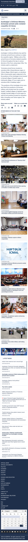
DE (7, 5)
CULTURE (3, 474)
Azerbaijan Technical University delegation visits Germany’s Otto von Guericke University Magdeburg (14, 368)
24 (4, 525)
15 (22, 521)
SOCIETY (3, 472)
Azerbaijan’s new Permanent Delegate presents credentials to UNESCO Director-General (13, 456)
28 (18, 525)
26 (11, 525)
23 (26, 523)
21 (18, 523)
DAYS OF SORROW (5, 483)
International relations (8, 495)
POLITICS (4, 17)
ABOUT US (3, 493)
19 (11, 523)
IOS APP (3, 508)
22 (22, 523)
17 (4, 523)
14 (18, 521)
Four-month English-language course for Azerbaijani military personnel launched (12, 212)
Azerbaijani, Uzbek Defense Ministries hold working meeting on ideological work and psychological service (12, 290)
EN (5, 5)
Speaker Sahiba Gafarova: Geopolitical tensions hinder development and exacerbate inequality (14, 420)
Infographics (5, 485)
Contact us (4, 491)
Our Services (5, 497)
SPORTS (3, 479)
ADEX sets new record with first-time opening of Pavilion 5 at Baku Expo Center (13, 186)
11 (7, 521)
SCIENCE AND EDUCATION (8, 477)
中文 (17, 5)
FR (9, 5)
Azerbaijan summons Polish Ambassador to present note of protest (14, 375)
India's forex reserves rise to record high (12, 361)
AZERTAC (14, 50)
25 (7, 525)
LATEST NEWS (7, 358)
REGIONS (3, 470)
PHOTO (3, 489)
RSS (2, 504)
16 (26, 521)
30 (26, 525)
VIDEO (2, 487)
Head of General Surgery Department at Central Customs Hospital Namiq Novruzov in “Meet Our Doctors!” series (14, 399)
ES (10, 5)
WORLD (3, 481)
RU (3, 5)
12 (11, 521)
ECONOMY (3, 468)
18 (7, 523)
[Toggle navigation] (25, 10)
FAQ (2, 502)
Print (12, 28)
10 (4, 521)
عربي (13, 5)
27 (15, 525)
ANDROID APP (4, 506)
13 (15, 521)
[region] (14, 409)
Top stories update (7, 387)
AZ (1, 5)
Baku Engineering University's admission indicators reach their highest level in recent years (13, 442)
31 (4, 528)
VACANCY (3, 499)
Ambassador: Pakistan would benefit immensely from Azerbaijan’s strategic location (12, 434)
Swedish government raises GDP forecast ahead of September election (13, 406)
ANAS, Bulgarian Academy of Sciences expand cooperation (12, 392)
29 (22, 525)
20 (15, 523)
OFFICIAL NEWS (5, 463)
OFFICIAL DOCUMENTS (7, 465)
